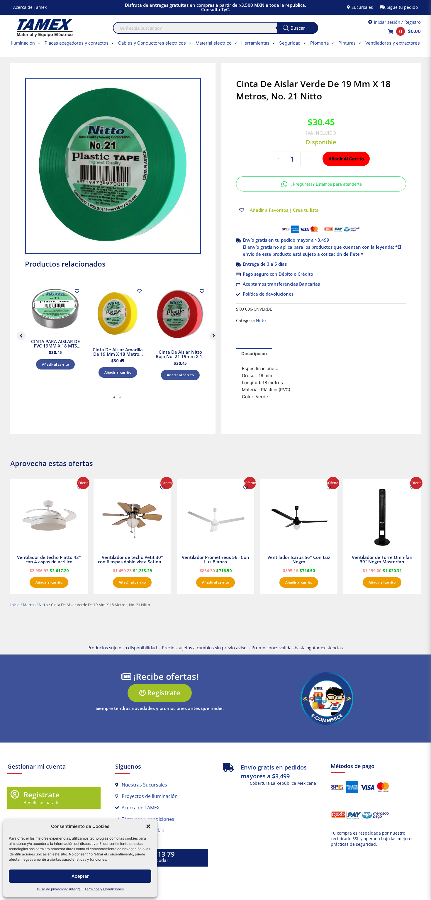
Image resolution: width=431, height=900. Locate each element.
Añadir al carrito (55, 364)
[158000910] (113, 166)
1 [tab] (114, 397)
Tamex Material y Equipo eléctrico (44, 28)
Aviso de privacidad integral (59, 889)
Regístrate (41, 794)
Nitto (261, 320)
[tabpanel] (55, 334)
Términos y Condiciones (104, 889)
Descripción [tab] (254, 353)
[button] (148, 826)
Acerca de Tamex (30, 7)
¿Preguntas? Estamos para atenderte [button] (326, 184)
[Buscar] (297, 28)
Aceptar (80, 876)
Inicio (15, 604)
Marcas (29, 604)
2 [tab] (120, 397)
